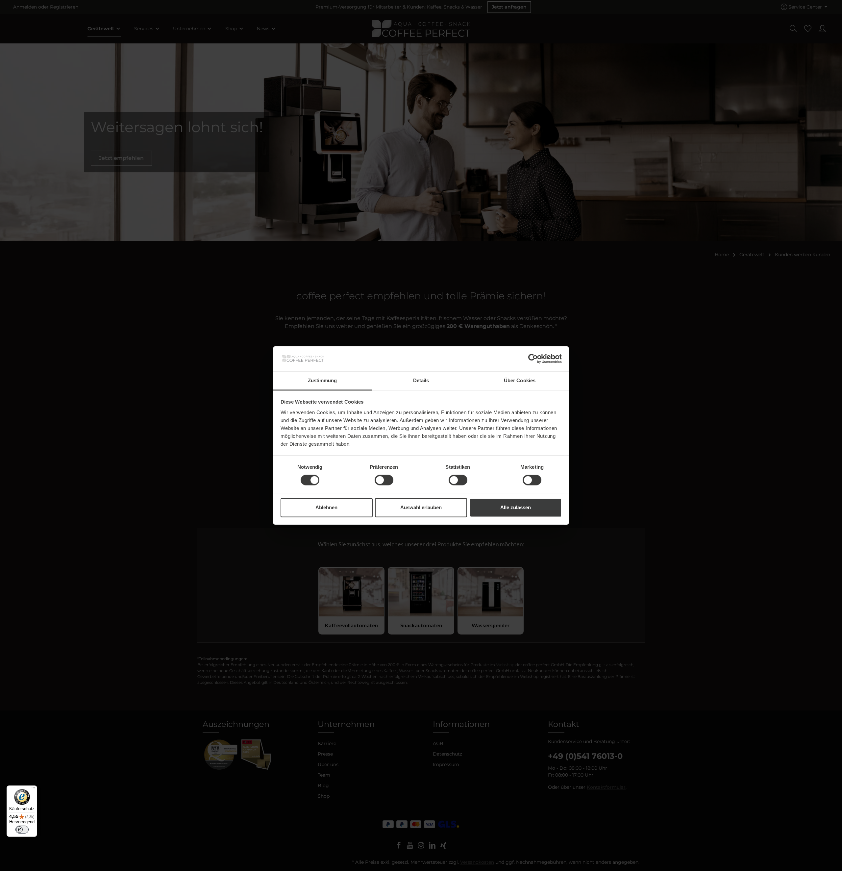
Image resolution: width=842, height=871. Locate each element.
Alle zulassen (515, 507)
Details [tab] (421, 380)
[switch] (384, 480)
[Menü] (33, 789)
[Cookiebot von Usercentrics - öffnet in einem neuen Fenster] (533, 359)
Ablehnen (326, 507)
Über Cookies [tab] (519, 380)
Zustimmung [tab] (322, 380)
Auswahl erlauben (421, 507)
